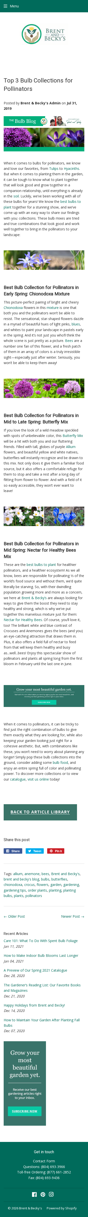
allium (17, 873)
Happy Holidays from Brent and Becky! (34, 1005)
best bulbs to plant (41, 564)
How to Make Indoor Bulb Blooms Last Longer (41, 955)
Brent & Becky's (30, 1208)
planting (55, 890)
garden (55, 884)
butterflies (59, 879)
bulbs (45, 879)
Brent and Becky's (65, 873)
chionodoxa (13, 884)
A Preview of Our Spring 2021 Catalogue (35, 970)
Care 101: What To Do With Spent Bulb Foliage (41, 940)
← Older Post (14, 916)
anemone (32, 873)
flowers (42, 884)
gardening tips (15, 890)
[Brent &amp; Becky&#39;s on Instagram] (51, 1195)
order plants (37, 890)
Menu (14, 6)
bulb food (60, 762)
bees (45, 873)
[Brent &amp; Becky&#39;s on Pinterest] (42, 1195)
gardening (71, 884)
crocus (29, 884)
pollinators (33, 895)
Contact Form (44, 1161)
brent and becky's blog (21, 879)
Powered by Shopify (62, 1208)
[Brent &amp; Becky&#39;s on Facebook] (34, 1195)
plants (18, 895)
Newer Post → (72, 916)
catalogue (18, 779)
